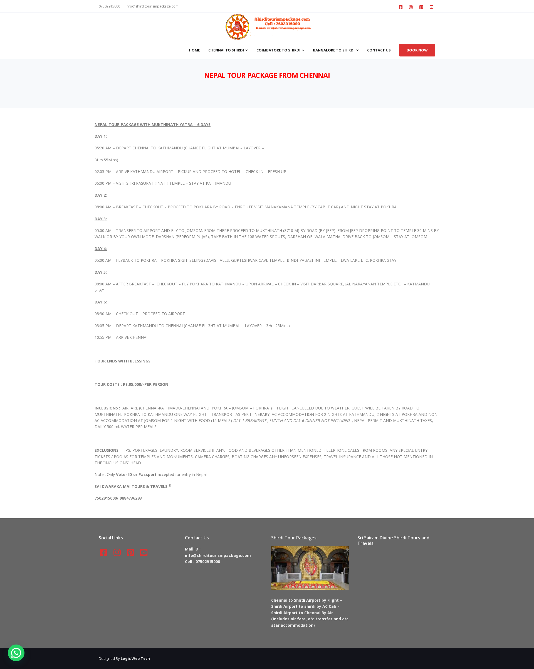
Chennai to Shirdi (226, 50)
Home (194, 50)
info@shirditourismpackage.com (152, 6)
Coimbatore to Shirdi (278, 50)
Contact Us (379, 50)
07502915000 (109, 6)
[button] (16, 653)
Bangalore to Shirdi (334, 50)
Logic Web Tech (135, 658)
